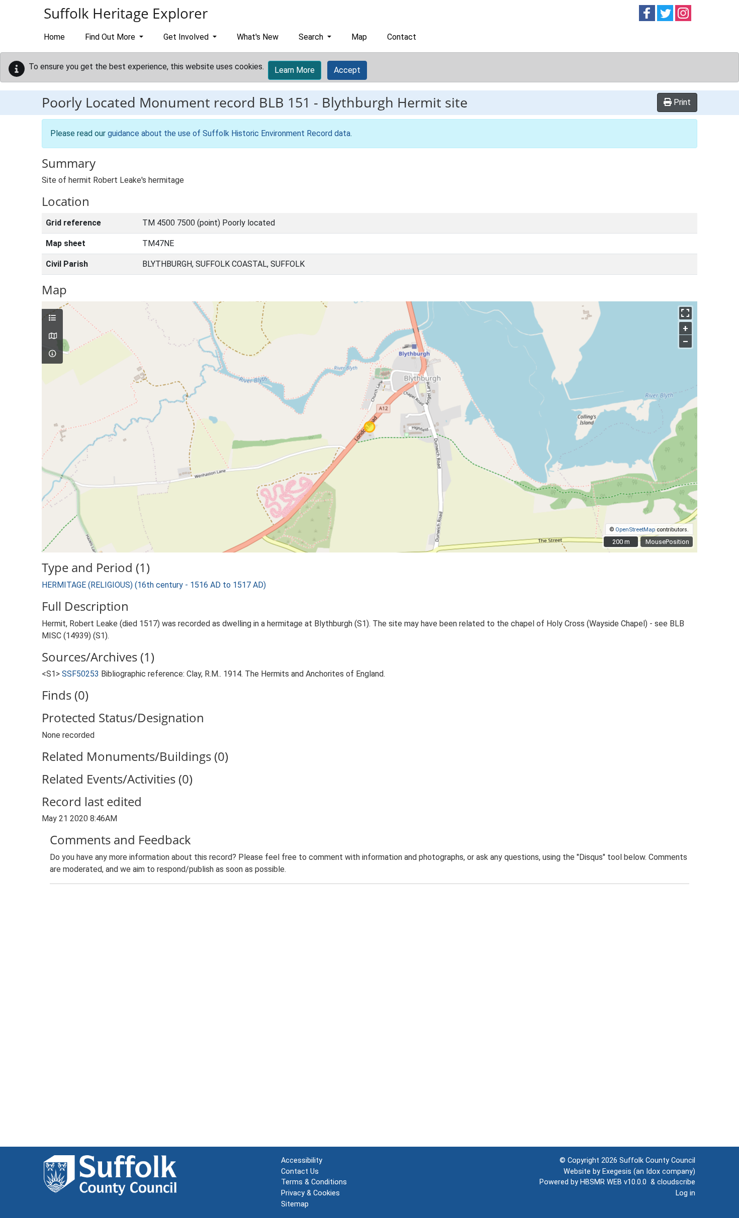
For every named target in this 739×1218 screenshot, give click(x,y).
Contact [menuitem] (401, 37)
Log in (685, 1193)
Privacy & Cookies (310, 1193)
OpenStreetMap (635, 529)
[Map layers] (52, 318)
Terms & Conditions (314, 1182)
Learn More (294, 70)
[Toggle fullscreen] (685, 313)
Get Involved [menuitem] (187, 37)
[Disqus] (369, 1017)
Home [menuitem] (54, 37)
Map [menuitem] (359, 37)
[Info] (52, 354)
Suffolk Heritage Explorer (126, 13)
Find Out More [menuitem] (111, 37)
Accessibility (301, 1160)
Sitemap (295, 1204)
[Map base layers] (52, 336)
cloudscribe (676, 1182)
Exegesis (616, 1171)
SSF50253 (80, 674)
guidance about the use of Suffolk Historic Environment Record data (229, 133)
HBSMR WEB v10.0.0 (615, 1182)
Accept (347, 70)
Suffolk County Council (657, 1160)
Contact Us (300, 1171)
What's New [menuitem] (258, 37)
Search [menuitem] (312, 37)
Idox (653, 1171)
